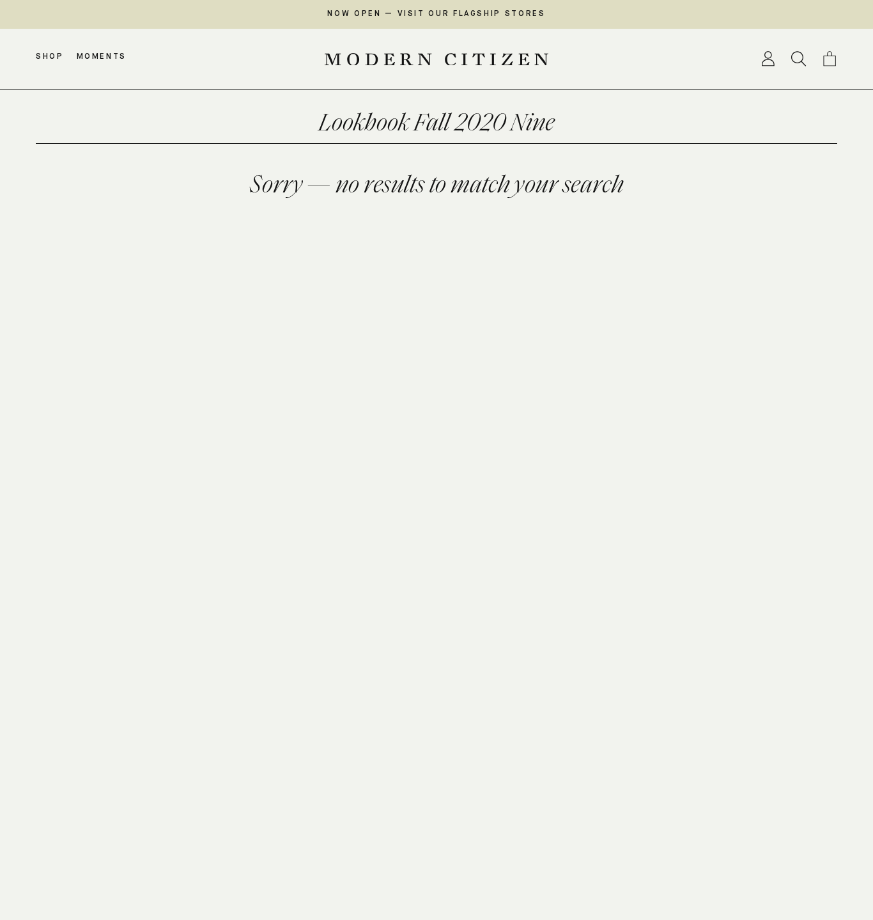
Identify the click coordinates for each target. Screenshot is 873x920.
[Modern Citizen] (436, 59)
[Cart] (829, 58)
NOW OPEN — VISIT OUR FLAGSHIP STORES (436, 14)
